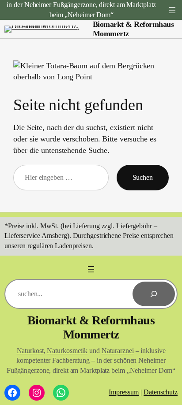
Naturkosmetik (67, 350)
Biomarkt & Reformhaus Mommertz (91, 327)
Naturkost (30, 350)
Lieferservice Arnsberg (35, 235)
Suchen (143, 177)
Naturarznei (118, 350)
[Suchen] (154, 294)
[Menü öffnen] (172, 10)
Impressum (124, 392)
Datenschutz (161, 392)
